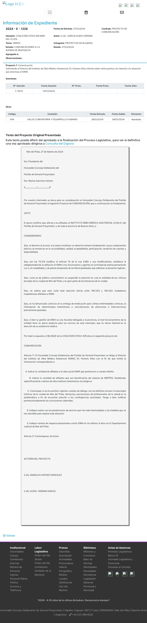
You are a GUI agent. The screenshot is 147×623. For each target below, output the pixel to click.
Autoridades (17, 551)
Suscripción (65, 555)
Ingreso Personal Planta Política (18, 578)
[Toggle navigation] (50, 12)
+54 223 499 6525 (82, 614)
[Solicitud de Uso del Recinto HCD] (86, 12)
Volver (10, 535)
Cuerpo (14, 555)
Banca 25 (113, 555)
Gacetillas (64, 551)
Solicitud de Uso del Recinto (65, 586)
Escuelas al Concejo (119, 567)
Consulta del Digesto (59, 143)
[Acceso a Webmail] (122, 12)
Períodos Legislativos (120, 551)
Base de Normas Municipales (90, 563)
